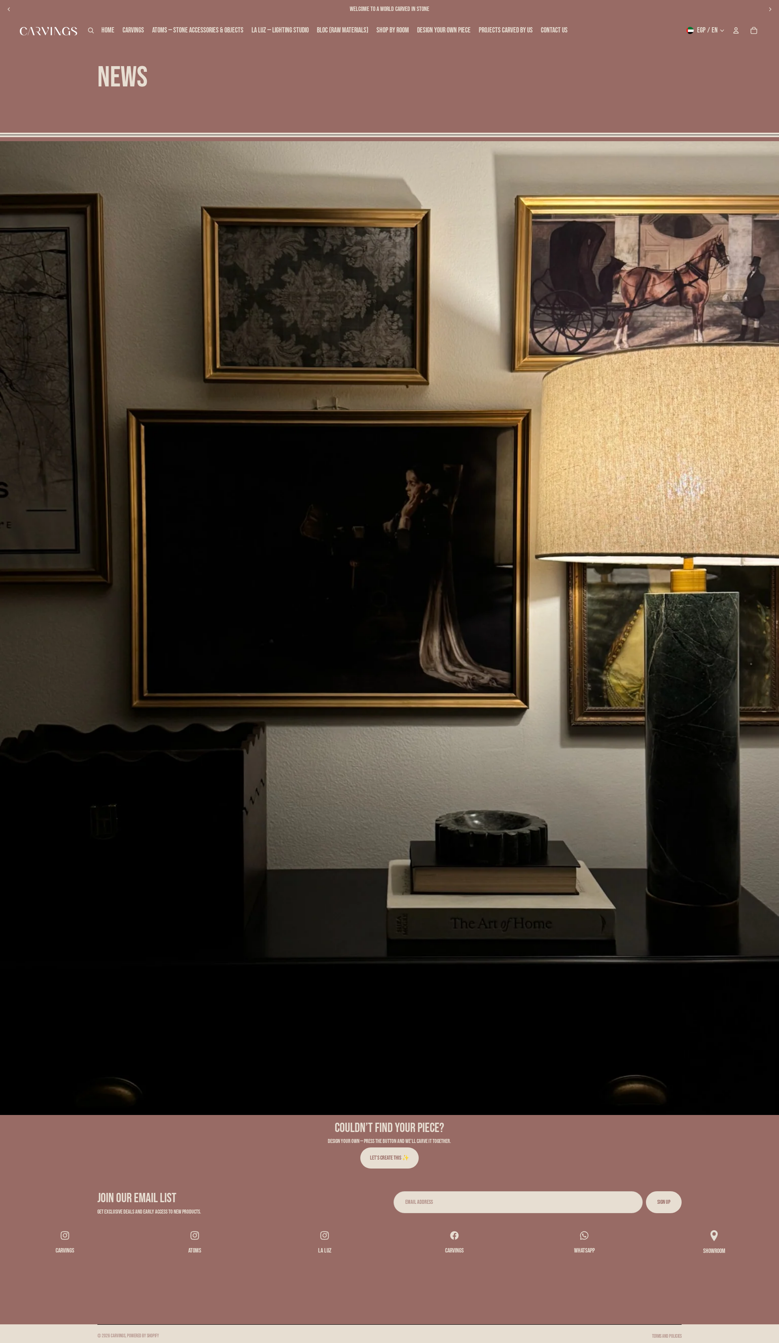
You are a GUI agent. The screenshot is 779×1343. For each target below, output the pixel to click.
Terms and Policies (667, 1336)
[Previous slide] (9, 9)
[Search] (91, 30)
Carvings (118, 1336)
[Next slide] (770, 9)
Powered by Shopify (143, 1336)
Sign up (663, 1202)
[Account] (736, 30)
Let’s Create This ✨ (389, 1157)
